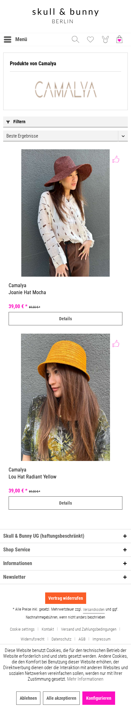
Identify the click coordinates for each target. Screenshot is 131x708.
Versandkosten (94, 609)
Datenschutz (62, 639)
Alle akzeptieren (61, 698)
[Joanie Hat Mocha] (65, 213)
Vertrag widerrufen (65, 598)
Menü (21, 39)
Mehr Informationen (85, 679)
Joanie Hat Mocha (27, 292)
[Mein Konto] (105, 39)
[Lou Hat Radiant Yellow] (65, 397)
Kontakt (48, 629)
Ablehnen (28, 698)
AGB (82, 639)
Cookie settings (22, 629)
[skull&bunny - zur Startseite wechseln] (65, 16)
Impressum (102, 639)
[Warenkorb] (120, 39)
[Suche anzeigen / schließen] (75, 39)
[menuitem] (15, 39)
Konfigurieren (98, 698)
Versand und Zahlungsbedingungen (88, 629)
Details (65, 318)
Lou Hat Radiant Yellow (32, 477)
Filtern (18, 121)
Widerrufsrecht (33, 639)
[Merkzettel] (90, 39)
